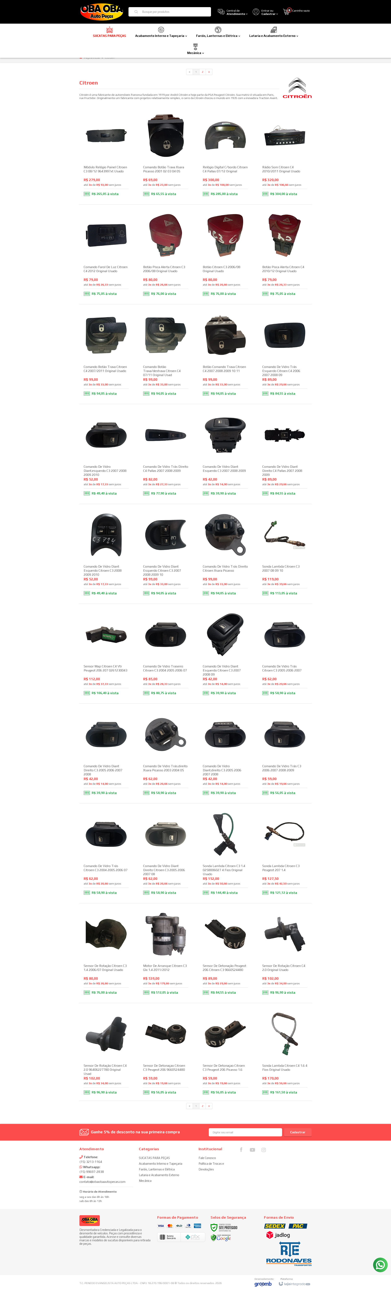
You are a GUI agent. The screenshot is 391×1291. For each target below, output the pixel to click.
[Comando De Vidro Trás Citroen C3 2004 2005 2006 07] (106, 853)
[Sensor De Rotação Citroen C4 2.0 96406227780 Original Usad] (106, 1052)
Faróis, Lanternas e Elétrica (157, 1169)
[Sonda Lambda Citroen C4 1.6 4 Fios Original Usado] (284, 1052)
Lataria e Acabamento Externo (159, 1175)
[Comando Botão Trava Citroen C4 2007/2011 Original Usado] (106, 354)
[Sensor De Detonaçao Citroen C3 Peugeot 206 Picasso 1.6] (225, 1052)
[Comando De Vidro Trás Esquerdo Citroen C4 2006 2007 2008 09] (284, 354)
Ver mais (109, 183)
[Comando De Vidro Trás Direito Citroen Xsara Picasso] (225, 553)
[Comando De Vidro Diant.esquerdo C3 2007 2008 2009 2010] (106, 454)
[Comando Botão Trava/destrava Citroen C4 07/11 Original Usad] (165, 354)
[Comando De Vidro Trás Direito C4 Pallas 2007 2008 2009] (165, 454)
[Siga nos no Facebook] (241, 1150)
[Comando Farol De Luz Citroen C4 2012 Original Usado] (106, 254)
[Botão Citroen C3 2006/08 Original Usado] (225, 254)
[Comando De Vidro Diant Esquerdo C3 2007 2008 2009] (225, 454)
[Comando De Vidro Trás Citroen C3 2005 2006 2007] (284, 653)
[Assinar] (298, 1132)
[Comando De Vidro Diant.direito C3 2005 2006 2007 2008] (225, 753)
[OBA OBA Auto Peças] (101, 12)
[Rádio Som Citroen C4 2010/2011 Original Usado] (284, 154)
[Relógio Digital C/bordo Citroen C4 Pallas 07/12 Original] (225, 154)
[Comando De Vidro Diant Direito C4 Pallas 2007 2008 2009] (284, 454)
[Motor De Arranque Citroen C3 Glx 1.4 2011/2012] (165, 953)
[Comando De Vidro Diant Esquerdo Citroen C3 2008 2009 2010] (106, 553)
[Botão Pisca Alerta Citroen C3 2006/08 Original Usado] (165, 254)
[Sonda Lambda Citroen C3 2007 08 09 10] (284, 553)
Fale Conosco (207, 1158)
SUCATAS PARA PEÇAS (154, 1158)
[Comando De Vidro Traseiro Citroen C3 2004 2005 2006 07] (165, 653)
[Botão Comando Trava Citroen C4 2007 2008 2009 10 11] (225, 354)
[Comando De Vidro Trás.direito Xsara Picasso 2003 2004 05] (165, 753)
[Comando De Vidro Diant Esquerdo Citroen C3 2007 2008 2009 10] (165, 553)
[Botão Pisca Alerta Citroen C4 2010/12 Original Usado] (284, 254)
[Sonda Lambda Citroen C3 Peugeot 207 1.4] (284, 853)
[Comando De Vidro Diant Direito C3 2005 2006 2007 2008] (106, 753)
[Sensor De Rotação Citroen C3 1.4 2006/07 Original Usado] (106, 953)
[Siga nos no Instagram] (263, 1150)
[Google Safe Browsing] (221, 1237)
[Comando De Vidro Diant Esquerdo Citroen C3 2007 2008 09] (225, 653)
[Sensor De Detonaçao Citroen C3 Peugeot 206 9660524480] (165, 1052)
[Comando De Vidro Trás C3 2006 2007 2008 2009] (284, 753)
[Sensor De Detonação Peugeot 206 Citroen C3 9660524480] (225, 953)
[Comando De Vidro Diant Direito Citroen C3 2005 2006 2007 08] (165, 853)
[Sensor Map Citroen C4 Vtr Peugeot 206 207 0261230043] (106, 653)
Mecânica (145, 1180)
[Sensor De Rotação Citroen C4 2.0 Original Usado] (284, 953)
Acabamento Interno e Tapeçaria (160, 1163)
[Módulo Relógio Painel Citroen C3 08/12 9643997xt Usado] (106, 154)
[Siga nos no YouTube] (252, 1150)
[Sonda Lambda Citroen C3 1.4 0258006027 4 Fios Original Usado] (225, 853)
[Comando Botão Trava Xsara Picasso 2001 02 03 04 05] (165, 154)
